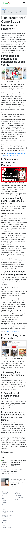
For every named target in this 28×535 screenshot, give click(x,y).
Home (4, 9)
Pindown (4, 505)
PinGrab (4, 522)
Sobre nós (4, 493)
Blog (3, 498)
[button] (24, 3)
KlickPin (17, 499)
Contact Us (5, 496)
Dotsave (4, 500)
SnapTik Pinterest (6, 527)
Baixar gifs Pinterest (13, 332)
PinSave (4, 525)
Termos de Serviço (19, 497)
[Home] (7, 3)
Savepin (4, 502)
